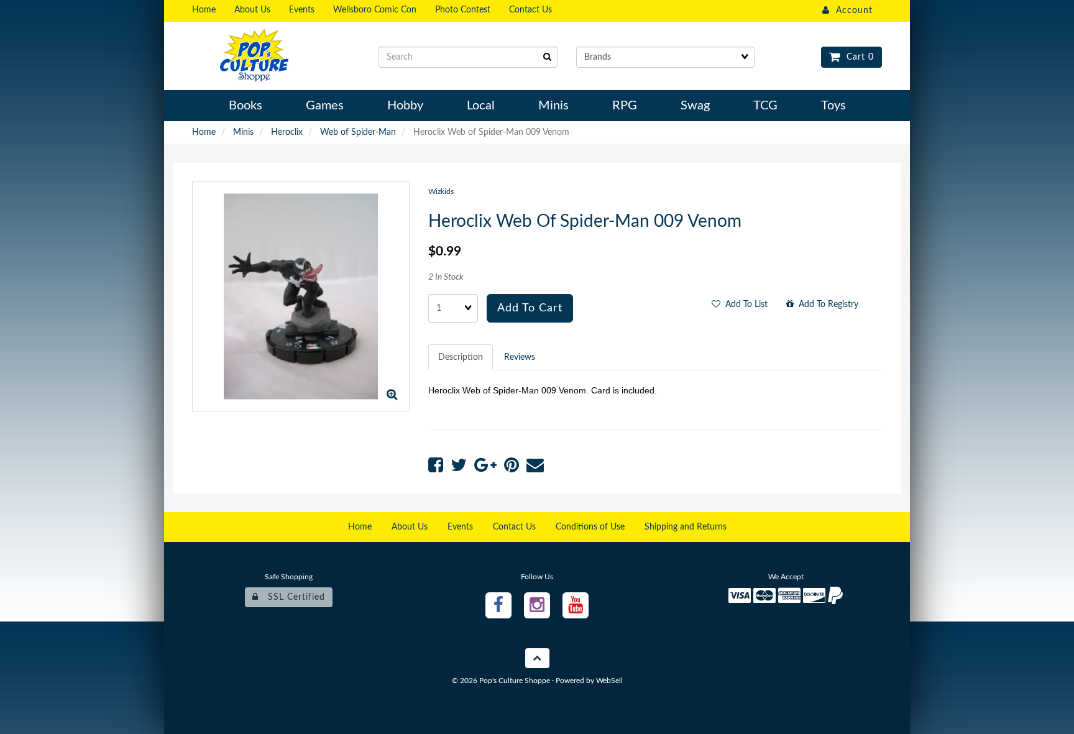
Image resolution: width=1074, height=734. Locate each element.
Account (851, 10)
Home (204, 132)
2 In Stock (446, 277)
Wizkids (441, 191)
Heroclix (287, 132)
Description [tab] (460, 357)
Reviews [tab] (519, 357)
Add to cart (529, 308)
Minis (243, 132)
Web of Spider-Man (358, 132)
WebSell (609, 680)
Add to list (744, 304)
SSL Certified (292, 597)
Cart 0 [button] (857, 57)
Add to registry (826, 304)
